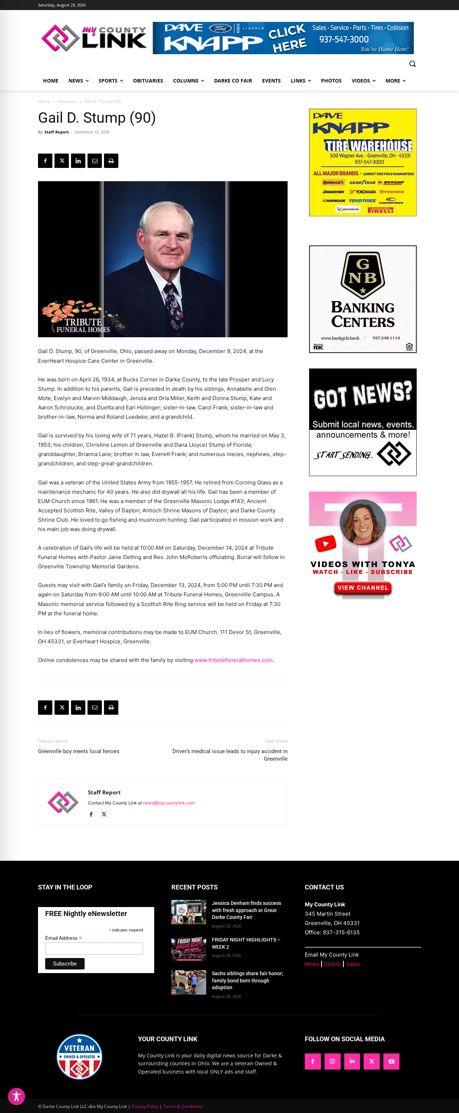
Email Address (63, 938)
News (312, 964)
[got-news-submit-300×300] (363, 474)
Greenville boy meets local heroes (78, 751)
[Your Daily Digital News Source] (95, 38)
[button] (412, 63)
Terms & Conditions (183, 1106)
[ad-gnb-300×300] (363, 351)
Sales (353, 964)
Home (44, 101)
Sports (332, 964)
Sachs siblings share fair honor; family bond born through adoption (247, 980)
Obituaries (67, 101)
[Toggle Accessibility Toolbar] (16, 1096)
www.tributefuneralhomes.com (233, 660)
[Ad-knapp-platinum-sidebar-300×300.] (363, 214)
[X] (62, 161)
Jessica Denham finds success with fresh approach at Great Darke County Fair (246, 910)
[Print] (111, 161)
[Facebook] (45, 161)
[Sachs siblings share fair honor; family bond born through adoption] (188, 982)
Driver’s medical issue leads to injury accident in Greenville (230, 755)
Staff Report (56, 132)
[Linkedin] (78, 161)
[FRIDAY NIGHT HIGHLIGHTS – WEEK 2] (188, 948)
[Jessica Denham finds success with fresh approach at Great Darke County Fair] (188, 912)
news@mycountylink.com (169, 803)
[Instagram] (333, 1061)
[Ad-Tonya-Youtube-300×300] (363, 597)
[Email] (94, 161)
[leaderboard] (287, 38)
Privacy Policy (145, 1106)
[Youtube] (391, 1061)
